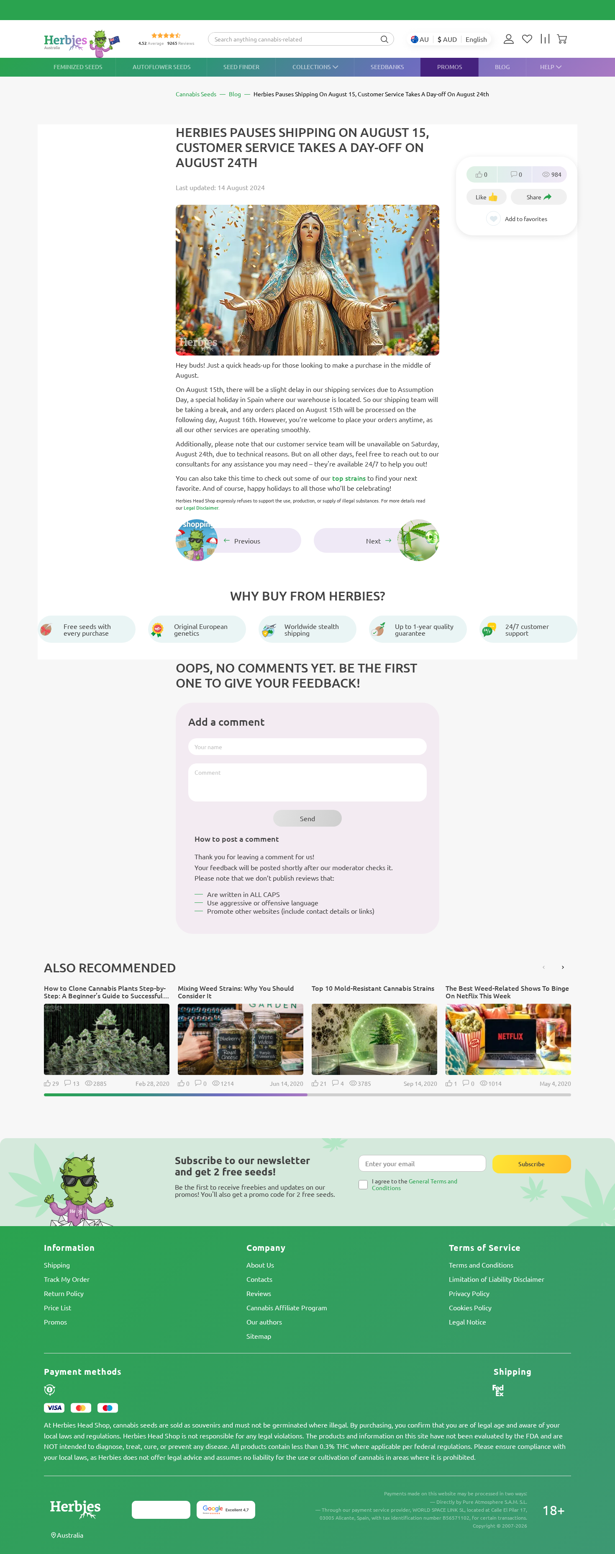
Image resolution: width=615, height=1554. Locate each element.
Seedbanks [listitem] (387, 67)
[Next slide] (562, 967)
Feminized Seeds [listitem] (78, 67)
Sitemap (258, 1336)
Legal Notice (467, 1321)
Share (534, 197)
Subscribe (531, 1164)
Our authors (264, 1321)
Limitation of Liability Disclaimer (496, 1279)
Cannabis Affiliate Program (286, 1307)
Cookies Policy (470, 1307)
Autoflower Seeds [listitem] (162, 67)
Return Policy (64, 1293)
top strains (349, 477)
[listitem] (511, 39)
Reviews (258, 1293)
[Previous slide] (544, 967)
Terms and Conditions (481, 1264)
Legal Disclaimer (201, 507)
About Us (260, 1264)
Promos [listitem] (449, 67)
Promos (55, 1321)
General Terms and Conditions (414, 1184)
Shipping (57, 1264)
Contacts (259, 1279)
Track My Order (67, 1279)
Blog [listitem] (502, 67)
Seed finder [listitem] (241, 67)
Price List (57, 1307)
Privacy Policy (469, 1293)
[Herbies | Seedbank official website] (84, 44)
